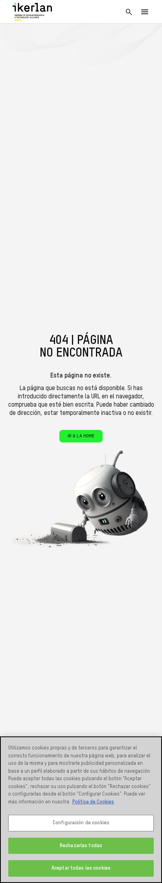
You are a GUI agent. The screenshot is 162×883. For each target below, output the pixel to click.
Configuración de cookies (81, 822)
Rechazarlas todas (81, 845)
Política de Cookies (93, 802)
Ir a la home (81, 436)
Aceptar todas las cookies (81, 868)
